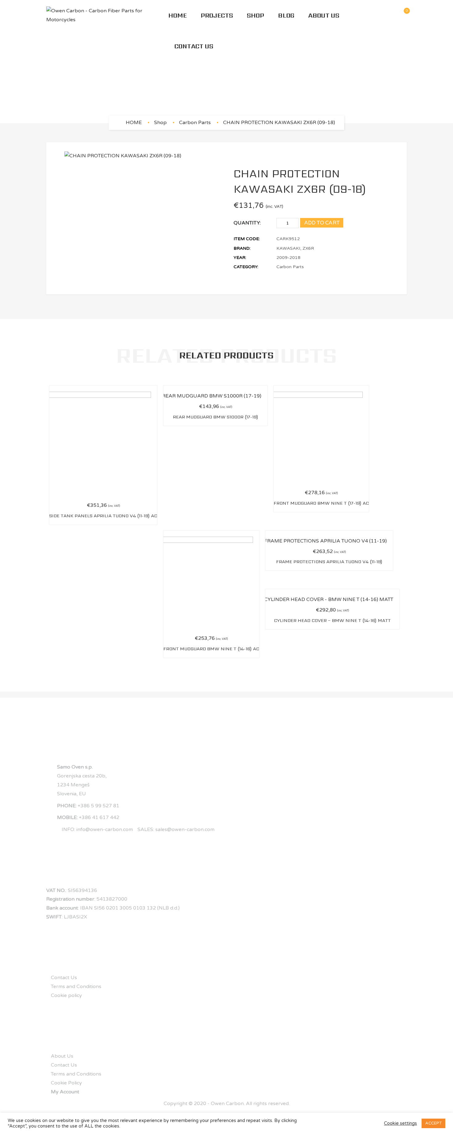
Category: (246, 266)
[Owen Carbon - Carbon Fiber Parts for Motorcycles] (107, 15)
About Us (323, 15)
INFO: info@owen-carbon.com (97, 829)
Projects (217, 15)
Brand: (242, 248)
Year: (240, 257)
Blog (286, 15)
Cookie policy (66, 995)
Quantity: (247, 223)
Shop (255, 15)
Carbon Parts (195, 122)
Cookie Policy (66, 1083)
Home (177, 15)
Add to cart (322, 223)
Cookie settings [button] (400, 1123)
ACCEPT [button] (433, 1123)
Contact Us (193, 46)
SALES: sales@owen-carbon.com (175, 829)
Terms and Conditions (76, 986)
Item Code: (247, 238)
